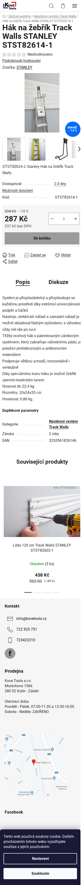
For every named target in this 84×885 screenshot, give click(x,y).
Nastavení (40, 858)
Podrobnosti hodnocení (21, 60)
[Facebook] (10, 653)
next (79, 506)
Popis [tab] (23, 282)
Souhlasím (40, 873)
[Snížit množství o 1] (52, 219)
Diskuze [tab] (58, 282)
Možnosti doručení (17, 190)
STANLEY (24, 67)
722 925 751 (26, 629)
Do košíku (42, 238)
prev (5, 506)
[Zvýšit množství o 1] (75, 219)
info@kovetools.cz (31, 618)
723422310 (25, 640)
